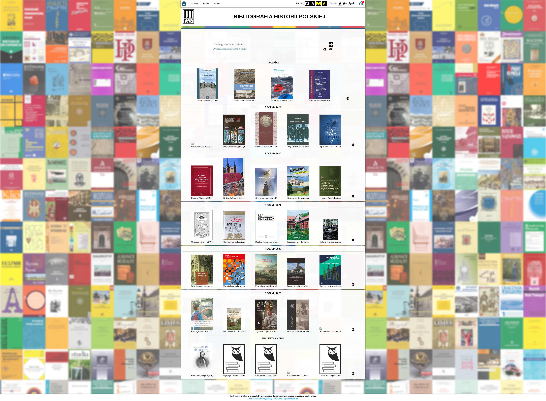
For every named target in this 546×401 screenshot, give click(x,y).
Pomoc (217, 3)
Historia (206, 3)
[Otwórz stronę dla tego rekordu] (208, 83)
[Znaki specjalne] (330, 49)
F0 (340, 3)
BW (313, 3)
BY (324, 3)
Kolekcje (242, 49)
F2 (351, 3)
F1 (345, 3)
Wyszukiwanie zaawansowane (225, 49)
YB (318, 3)
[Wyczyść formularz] (325, 49)
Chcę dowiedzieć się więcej (260, 398)
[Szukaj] (331, 44)
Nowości (194, 3)
